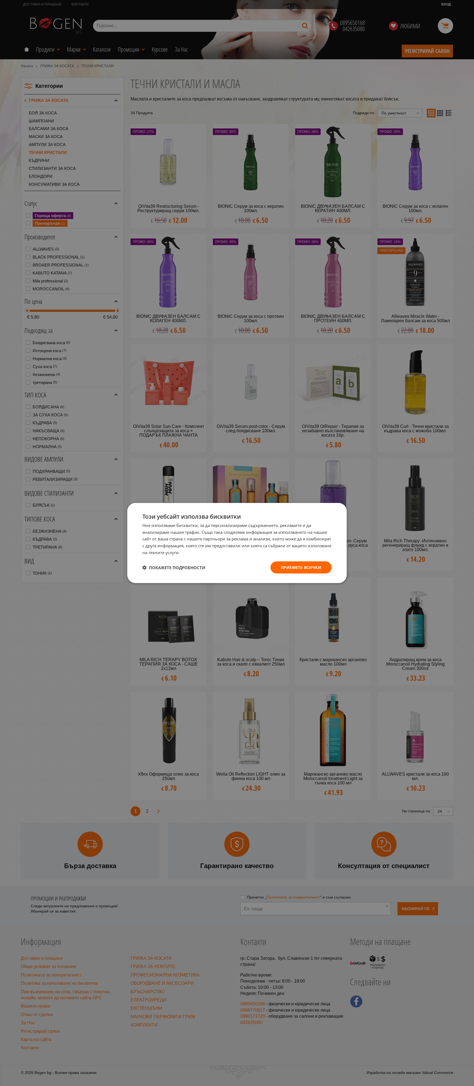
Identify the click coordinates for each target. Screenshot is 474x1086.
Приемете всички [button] (301, 567)
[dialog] (237, 543)
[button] (173, 568)
